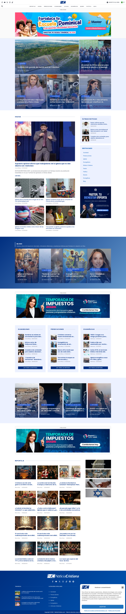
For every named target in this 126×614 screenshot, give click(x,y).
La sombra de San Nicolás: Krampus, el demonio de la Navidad (46, 485)
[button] (122, 587)
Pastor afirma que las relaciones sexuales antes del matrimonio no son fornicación (99, 125)
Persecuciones (48, 6)
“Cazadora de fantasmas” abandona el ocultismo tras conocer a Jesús (33, 360)
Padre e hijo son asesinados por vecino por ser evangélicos (98, 344)
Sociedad (86, 152)
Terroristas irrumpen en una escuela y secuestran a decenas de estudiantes (66, 360)
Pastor (85, 168)
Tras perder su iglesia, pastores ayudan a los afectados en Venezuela (60, 227)
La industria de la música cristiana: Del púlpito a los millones (46, 561)
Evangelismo (58, 6)
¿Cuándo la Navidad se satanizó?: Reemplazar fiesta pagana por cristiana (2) (69, 485)
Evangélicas (74, 6)
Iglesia (39, 6)
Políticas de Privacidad (114, 610)
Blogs (19, 244)
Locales (66, 6)
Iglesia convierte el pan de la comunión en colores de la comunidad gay (59, 200)
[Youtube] (4, 2)
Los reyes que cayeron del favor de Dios (68, 560)
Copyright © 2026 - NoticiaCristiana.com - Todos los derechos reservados (63, 612)
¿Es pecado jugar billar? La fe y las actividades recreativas (69, 509)
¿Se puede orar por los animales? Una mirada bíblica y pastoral (67, 535)
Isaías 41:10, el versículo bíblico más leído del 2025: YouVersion (98, 352)
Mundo (82, 6)
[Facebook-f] (2, 2)
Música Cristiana (87, 165)
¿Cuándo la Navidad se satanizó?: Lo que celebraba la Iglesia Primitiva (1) (25, 510)
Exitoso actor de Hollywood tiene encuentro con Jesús (99, 130)
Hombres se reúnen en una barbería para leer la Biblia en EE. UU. (33, 336)
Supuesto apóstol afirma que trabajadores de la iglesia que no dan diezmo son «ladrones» (43, 164)
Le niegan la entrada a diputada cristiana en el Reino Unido (31, 603)
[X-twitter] (7, 2)
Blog (95, 6)
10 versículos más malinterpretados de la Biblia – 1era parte (47, 535)
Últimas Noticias (89, 119)
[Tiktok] (12, 2)
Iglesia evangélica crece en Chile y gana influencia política (98, 359)
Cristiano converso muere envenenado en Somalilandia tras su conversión (65, 337)
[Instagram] (10, 2)
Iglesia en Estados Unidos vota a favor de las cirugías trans (29, 227)
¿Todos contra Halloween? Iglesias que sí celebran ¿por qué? (47, 510)
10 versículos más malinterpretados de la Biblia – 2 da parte (25, 535)
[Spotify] (73, 581)
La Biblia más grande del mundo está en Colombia (32, 592)
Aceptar (103, 607)
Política (88, 6)
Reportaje (32, 6)
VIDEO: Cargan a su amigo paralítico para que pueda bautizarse (98, 336)
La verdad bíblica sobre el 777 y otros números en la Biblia (24, 561)
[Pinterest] (70, 581)
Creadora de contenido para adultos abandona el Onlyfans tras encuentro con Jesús (100, 139)
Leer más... (18, 175)
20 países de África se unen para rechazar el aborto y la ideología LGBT (32, 597)
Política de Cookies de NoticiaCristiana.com (95, 610)
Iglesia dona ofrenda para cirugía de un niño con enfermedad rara (29, 200)
